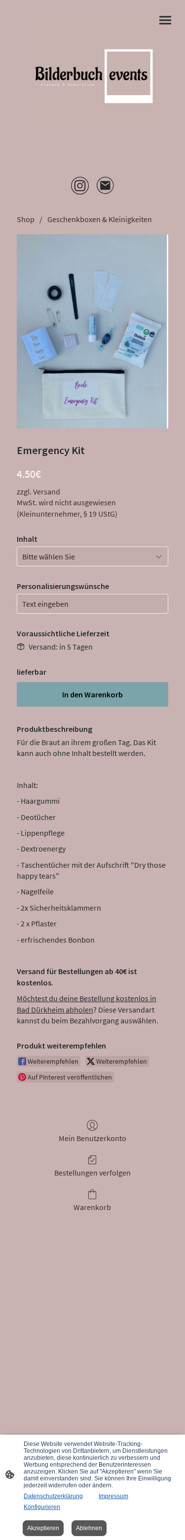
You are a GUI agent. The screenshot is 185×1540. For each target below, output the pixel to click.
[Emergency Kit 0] (92, 331)
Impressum (113, 1496)
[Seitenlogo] (92, 74)
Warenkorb (92, 1207)
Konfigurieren (42, 1507)
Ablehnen (89, 1528)
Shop (26, 219)
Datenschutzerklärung (53, 1496)
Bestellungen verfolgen (92, 1173)
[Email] (105, 186)
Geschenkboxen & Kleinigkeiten (99, 219)
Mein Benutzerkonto (92, 1138)
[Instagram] (80, 186)
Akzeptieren (43, 1528)
